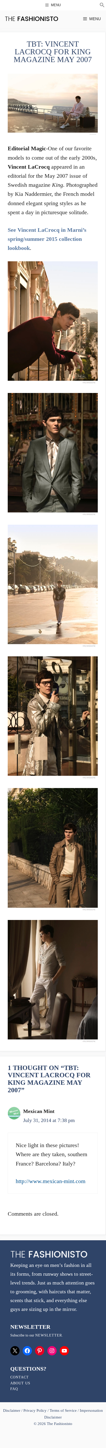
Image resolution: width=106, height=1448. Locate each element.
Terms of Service (63, 1410)
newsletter (48, 1335)
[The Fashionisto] (31, 18)
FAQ (14, 1389)
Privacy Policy (35, 1410)
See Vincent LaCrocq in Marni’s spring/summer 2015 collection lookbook (47, 239)
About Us (20, 1383)
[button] (102, 6)
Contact (19, 1377)
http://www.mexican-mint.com (50, 1181)
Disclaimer (12, 1410)
